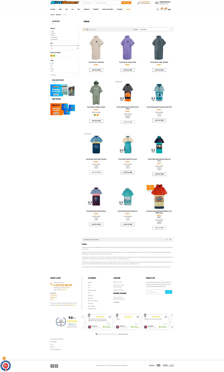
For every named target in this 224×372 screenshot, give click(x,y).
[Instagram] (56, 366)
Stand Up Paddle (92, 290)
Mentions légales (101, 365)
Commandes (53, 341)
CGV (107, 365)
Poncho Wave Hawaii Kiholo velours (96, 211)
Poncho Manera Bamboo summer (96, 107)
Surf (89, 293)
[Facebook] (52, 366)
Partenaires (111, 365)
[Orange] (51, 56)
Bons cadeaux (91, 306)
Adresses (52, 347)
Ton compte (53, 336)
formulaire (56, 305)
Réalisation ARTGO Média (121, 365)
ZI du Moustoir (53, 295)
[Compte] (171, 6)
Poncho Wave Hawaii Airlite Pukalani (96, 159)
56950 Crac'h (53, 297)
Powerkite (90, 295)
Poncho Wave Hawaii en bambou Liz (128, 211)
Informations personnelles (56, 339)
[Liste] (87, 29)
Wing (89, 285)
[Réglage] (157, 9)
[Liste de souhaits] (161, 9)
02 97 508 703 (65, 285)
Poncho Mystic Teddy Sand (96, 62)
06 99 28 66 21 (66, 287)
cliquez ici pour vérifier (123, 334)
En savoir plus (116, 302)
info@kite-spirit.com (70, 305)
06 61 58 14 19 (63, 289)
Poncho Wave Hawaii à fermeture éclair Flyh (159, 107)
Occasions (90, 303)
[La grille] (85, 29)
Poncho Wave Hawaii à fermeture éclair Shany (128, 107)
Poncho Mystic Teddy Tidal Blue (159, 62)
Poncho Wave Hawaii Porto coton (128, 159)
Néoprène (90, 298)
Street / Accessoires (93, 301)
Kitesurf (90, 282)
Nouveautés (156, 29)
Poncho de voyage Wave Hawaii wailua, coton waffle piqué (159, 212)
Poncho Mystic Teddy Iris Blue (127, 62)
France (52, 299)
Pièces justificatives (55, 349)
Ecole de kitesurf (92, 308)
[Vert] (54, 56)
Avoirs (51, 344)
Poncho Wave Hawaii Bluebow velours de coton (159, 160)
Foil (89, 287)
